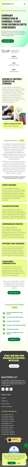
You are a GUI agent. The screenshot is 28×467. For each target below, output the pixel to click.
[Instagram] (7, 389)
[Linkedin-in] (11, 389)
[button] (24, 4)
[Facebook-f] (2, 389)
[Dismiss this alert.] (26, 456)
